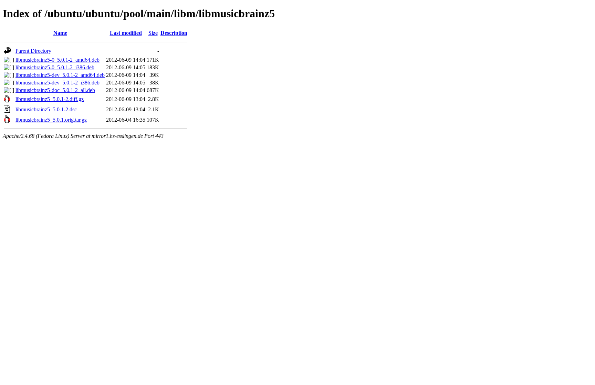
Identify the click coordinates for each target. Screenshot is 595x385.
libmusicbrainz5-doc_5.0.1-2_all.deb (55, 90)
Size (153, 33)
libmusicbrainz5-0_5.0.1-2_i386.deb (54, 67)
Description (173, 33)
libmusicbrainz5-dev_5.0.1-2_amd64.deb (60, 75)
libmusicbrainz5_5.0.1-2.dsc (46, 109)
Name (60, 33)
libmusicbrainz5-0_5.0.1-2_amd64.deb (57, 60)
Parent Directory (33, 51)
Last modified (126, 33)
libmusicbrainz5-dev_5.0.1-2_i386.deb (57, 82)
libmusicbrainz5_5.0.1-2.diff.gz (49, 99)
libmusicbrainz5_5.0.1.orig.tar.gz (51, 120)
